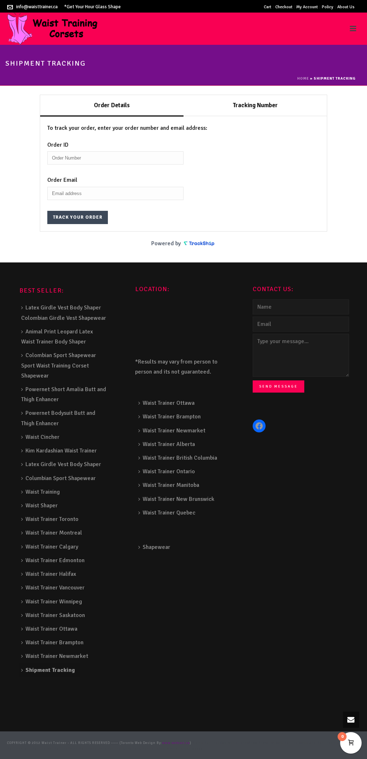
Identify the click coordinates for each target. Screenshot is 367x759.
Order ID (57, 144)
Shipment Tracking (50, 670)
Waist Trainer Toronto (51, 519)
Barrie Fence (153, 749)
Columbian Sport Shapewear (60, 478)
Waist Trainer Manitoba (171, 485)
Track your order (78, 217)
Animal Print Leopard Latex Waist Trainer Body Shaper (57, 336)
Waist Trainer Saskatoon (55, 615)
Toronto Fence (177, 749)
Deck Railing (286, 743)
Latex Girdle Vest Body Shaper (63, 464)
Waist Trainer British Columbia (180, 457)
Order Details (112, 105)
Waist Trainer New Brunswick (178, 499)
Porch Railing (80, 749)
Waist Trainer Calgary (51, 546)
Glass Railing (33, 749)
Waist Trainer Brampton (54, 642)
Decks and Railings (315, 743)
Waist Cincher (42, 437)
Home (303, 78)
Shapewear (156, 547)
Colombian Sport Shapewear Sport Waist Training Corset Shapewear (58, 365)
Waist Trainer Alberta (169, 444)
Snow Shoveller (262, 743)
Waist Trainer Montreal (53, 532)
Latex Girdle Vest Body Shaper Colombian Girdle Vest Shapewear (63, 312)
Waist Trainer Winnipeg (53, 601)
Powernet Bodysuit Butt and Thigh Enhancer (58, 418)
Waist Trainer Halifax (50, 574)
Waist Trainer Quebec (169, 512)
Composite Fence (234, 743)
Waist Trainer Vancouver (55, 587)
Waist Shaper (41, 505)
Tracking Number (255, 105)
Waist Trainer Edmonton (55, 560)
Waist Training (42, 491)
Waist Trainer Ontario (169, 471)
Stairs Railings (206, 743)
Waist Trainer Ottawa (51, 628)
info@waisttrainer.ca (37, 7)
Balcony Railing (106, 749)
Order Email (62, 180)
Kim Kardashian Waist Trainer (61, 450)
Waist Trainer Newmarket (56, 656)
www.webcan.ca (176, 743)
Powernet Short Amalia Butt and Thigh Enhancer (63, 394)
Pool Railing (57, 749)
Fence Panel (131, 749)
